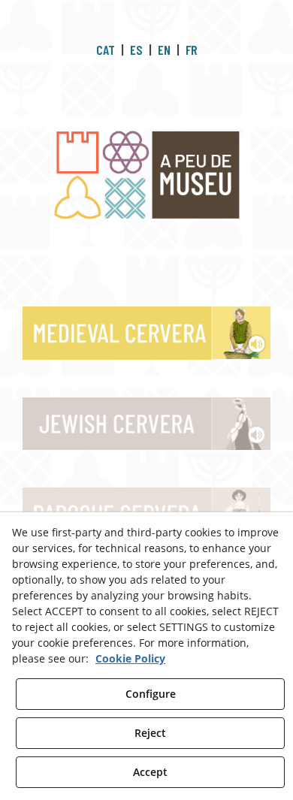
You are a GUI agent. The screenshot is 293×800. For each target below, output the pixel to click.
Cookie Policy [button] (130, 658)
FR (192, 49)
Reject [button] (150, 733)
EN (164, 49)
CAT (105, 49)
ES (136, 49)
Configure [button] (150, 694)
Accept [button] (150, 772)
